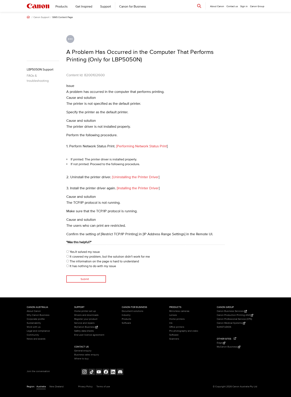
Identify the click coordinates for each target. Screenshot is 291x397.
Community (33, 334)
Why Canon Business (38, 315)
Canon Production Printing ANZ (234, 315)
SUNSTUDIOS (224, 327)
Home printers (177, 319)
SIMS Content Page (62, 17)
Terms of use (103, 386)
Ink (170, 323)
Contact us (232, 6)
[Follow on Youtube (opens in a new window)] (99, 372)
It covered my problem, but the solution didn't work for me (109, 257)
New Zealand (56, 386)
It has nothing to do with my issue (92, 266)
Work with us (34, 327)
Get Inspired (83, 7)
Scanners (174, 338)
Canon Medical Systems (230, 323)
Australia (41, 386)
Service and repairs (84, 323)
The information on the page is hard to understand (104, 261)
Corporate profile (36, 319)
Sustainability (34, 323)
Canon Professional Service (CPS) (234, 319)
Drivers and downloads (86, 315)
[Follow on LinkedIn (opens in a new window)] (113, 372)
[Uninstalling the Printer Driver (135, 177)
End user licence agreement (89, 334)
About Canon (34, 311)
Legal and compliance (38, 330)
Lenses (173, 315)
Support (105, 7)
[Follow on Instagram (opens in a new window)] (84, 372)
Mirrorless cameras (179, 311)
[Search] (199, 5)
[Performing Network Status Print (141, 146)
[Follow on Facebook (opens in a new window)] (106, 372)
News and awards (36, 338)
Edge (220, 342)
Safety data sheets (84, 330)
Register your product (85, 319)
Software (126, 323)
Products (61, 7)
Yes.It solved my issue (84, 252)
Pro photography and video (183, 330)
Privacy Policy (85, 386)
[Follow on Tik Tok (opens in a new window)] (91, 372)
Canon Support (41, 17)
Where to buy (81, 358)
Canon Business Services (230, 311)
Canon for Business (132, 7)
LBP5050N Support (40, 69)
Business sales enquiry (86, 354)
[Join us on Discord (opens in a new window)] (120, 372)
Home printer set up (85, 311)
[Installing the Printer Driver (138, 188)
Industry (126, 315)
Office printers (176, 327)
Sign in (244, 6)
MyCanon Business (84, 327)
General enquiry (82, 350)
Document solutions (132, 311)
